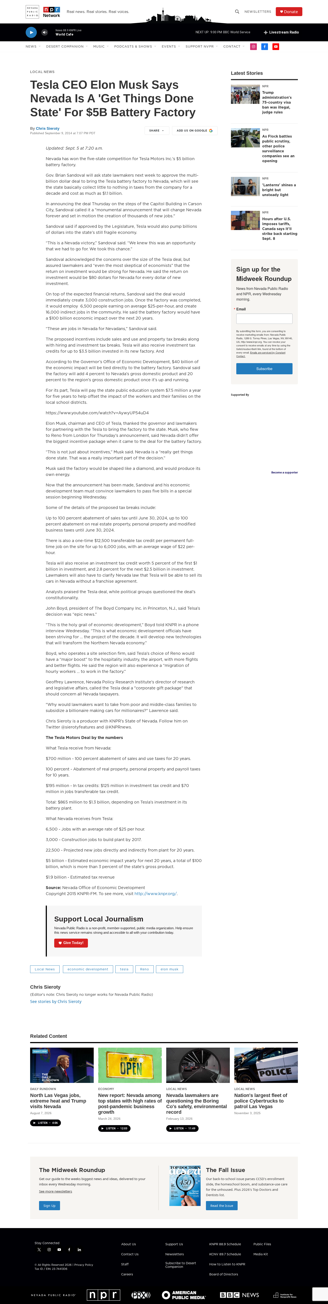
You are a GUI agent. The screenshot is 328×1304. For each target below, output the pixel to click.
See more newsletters (55, 1191)
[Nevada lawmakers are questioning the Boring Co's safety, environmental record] (198, 1065)
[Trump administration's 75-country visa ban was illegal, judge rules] (245, 94)
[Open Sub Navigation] (40, 46)
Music (99, 46)
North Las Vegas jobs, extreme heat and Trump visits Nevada (58, 1101)
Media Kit (260, 1254)
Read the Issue (221, 1206)
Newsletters (258, 11)
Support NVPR (200, 46)
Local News (42, 72)
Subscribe (264, 368)
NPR (265, 86)
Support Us (174, 1244)
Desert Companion (65, 46)
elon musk (170, 969)
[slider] (51, 32)
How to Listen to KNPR (227, 1264)
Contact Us (130, 1254)
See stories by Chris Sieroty (55, 1001)
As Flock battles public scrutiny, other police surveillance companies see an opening (278, 148)
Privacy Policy (83, 1265)
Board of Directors (223, 1274)
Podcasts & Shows (133, 46)
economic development (88, 969)
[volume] (44, 32)
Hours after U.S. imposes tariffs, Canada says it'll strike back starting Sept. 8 (279, 228)
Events (169, 46)
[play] (31, 32)
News (31, 46)
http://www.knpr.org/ (156, 893)
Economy (106, 1089)
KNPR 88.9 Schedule (225, 1244)
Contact (232, 46)
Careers (127, 1274)
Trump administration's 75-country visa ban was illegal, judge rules (277, 102)
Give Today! (73, 943)
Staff (125, 1264)
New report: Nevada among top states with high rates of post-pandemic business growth (130, 1104)
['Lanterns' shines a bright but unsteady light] (245, 186)
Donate (291, 11)
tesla (124, 969)
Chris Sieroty (47, 128)
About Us (128, 1244)
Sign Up (50, 1206)
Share (154, 130)
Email (241, 309)
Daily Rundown (43, 1089)
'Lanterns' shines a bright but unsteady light (279, 189)
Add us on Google (192, 130)
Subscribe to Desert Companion (180, 1265)
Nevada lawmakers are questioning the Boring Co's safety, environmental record (196, 1104)
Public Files (262, 1244)
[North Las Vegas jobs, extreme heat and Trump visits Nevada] (62, 1065)
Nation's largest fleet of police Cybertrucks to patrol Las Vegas (260, 1101)
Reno (144, 969)
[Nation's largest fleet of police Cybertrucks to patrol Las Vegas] (266, 1065)
